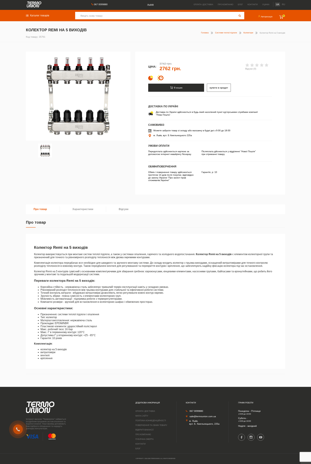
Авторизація (266, 17)
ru (283, 4)
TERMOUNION (155, 458)
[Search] (240, 15)
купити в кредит (219, 87)
